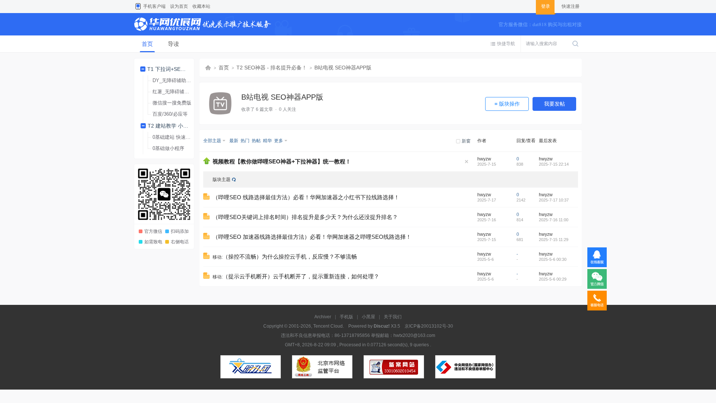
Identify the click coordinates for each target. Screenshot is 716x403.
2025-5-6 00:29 (552, 279)
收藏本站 (201, 6)
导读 (173, 44)
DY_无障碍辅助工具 (174, 80)
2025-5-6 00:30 (552, 259)
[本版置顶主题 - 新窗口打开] (206, 162)
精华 (267, 140)
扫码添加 (180, 231)
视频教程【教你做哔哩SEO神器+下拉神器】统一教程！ (282, 162)
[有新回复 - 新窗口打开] (206, 198)
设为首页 (179, 6)
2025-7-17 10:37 (554, 200)
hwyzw (484, 159)
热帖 (256, 140)
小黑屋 (368, 316)
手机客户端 (154, 6)
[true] (575, 44)
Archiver (322, 316)
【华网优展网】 (208, 67)
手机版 (346, 316)
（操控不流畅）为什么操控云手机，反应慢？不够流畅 (290, 257)
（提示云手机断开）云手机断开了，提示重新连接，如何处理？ (301, 276)
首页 (147, 44)
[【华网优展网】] (202, 34)
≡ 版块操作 (507, 104)
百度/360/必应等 (170, 114)
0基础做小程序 (168, 148)
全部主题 (212, 140)
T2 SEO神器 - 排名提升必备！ (271, 68)
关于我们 (393, 316)
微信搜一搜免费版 (172, 103)
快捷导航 (506, 43)
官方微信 (153, 231)
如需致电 (153, 241)
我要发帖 (554, 104)
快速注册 (571, 6)
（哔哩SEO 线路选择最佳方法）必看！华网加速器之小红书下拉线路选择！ (306, 197)
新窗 (466, 141)
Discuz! (382, 326)
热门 (245, 140)
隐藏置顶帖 (466, 161)
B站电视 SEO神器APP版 (342, 68)
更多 (278, 140)
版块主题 (221, 179)
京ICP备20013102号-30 (429, 326)
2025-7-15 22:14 (554, 164)
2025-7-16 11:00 (553, 220)
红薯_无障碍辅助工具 (174, 91)
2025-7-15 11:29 (553, 239)
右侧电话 (180, 241)
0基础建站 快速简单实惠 (174, 137)
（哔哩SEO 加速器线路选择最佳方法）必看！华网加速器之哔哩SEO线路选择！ (312, 237)
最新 (233, 140)
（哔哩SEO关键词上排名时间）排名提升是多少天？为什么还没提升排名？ (305, 217)
